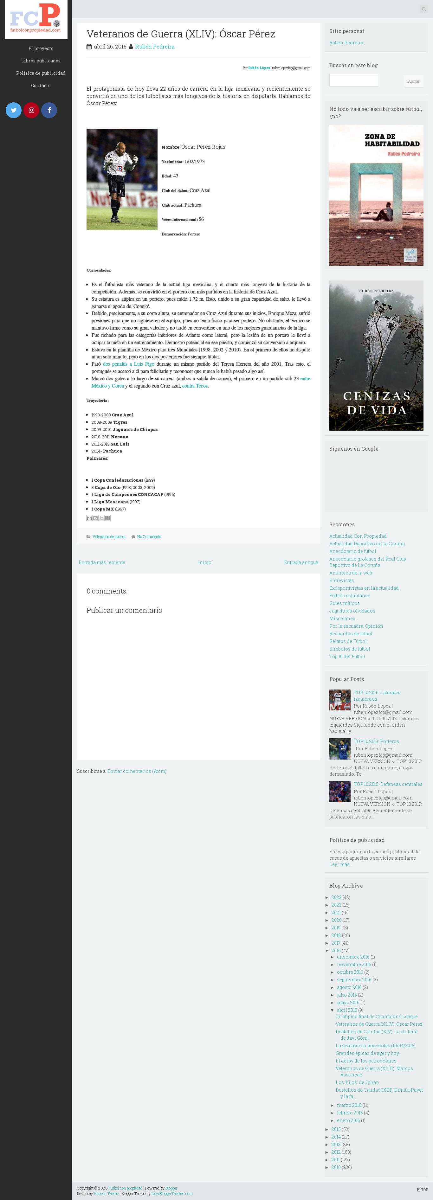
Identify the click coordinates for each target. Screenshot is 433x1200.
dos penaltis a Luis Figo (128, 363)
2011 (336, 1160)
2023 (336, 897)
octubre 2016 (350, 972)
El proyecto (41, 48)
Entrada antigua (301, 562)
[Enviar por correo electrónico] (89, 518)
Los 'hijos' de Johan (357, 1082)
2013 (336, 1144)
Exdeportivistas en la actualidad (364, 588)
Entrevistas (341, 580)
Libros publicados (41, 61)
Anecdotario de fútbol (352, 551)
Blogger (171, 1187)
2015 (336, 1129)
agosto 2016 (349, 987)
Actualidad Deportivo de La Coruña (367, 544)
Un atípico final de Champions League (377, 1016)
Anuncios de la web (350, 573)
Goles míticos (344, 603)
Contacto (41, 85)
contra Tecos (195, 385)
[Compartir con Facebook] (107, 518)
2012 (336, 1152)
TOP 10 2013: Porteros (376, 741)
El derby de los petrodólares (366, 1061)
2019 (336, 928)
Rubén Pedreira (155, 46)
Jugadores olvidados (352, 611)
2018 (336, 935)
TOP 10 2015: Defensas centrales (388, 784)
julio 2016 (347, 995)
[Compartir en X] (101, 518)
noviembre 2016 (354, 964)
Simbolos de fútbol (349, 649)
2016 (336, 950)
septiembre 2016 (354, 980)
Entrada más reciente (102, 562)
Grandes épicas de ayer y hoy (367, 1053)
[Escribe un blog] (95, 518)
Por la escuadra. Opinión (356, 626)
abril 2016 (347, 1010)
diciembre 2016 (353, 957)
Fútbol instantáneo (350, 596)
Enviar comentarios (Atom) (136, 771)
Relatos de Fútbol (348, 641)
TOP (424, 1189)
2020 (337, 920)
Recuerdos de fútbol (350, 634)
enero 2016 (348, 1120)
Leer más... (340, 864)
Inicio (204, 562)
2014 (336, 1137)
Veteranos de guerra (109, 536)
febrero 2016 (350, 1113)
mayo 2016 (348, 1002)
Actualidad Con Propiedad (358, 536)
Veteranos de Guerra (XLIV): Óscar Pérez (181, 33)
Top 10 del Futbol (347, 656)
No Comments (149, 536)
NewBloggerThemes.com (172, 1193)
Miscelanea (342, 618)
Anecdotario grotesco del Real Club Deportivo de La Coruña (367, 562)
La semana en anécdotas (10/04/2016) (376, 1046)
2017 (336, 943)
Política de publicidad (41, 73)
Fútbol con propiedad (125, 1187)
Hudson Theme (106, 1193)
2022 (337, 905)
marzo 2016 (349, 1105)
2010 (336, 1167)
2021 (336, 912)
